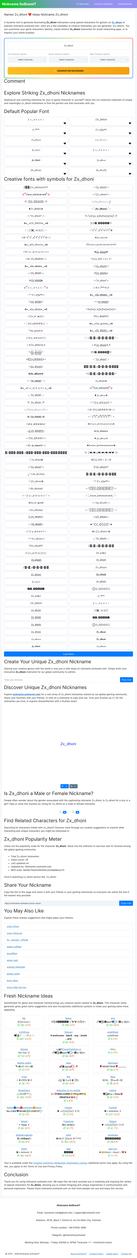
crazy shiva (13, 926)
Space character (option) (59, 54)
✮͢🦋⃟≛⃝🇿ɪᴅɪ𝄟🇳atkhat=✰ (68, 1049)
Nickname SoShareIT (19, 4)
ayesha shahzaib (16, 967)
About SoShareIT (79, 1254)
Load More (68, 654)
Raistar (24, 1049)
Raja (113, 1076)
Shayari (68, 1032)
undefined (112, 1032)
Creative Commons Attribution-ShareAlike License (60, 1163)
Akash (24, 1121)
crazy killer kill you (16, 987)
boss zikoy (12, 980)
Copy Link (126, 903)
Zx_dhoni (117, 22)
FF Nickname (83, 4)
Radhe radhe (24, 1063)
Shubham (113, 1135)
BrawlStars (24, 1090)
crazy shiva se (14, 933)
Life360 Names (125, 4)
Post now (126, 679)
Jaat (68, 1149)
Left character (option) (17, 54)
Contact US (126, 1254)
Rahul (68, 1018)
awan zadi (12, 960)
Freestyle (68, 1121)
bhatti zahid (13, 973)
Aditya (112, 1090)
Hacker (68, 1107)
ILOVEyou (24, 1032)
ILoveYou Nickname (103, 4)
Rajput (112, 1121)
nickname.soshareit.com (27, 694)
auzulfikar (12, 953)
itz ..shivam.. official (17, 940)
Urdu (24, 1076)
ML (24, 1018)
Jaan (68, 1063)
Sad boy (112, 1149)
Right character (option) (100, 54)
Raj (68, 1076)
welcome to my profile (68, 1090)
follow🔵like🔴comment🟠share (24, 1107)
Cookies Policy (96, 1254)
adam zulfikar (14, 946)
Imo (113, 1018)
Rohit (24, 1149)
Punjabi (113, 1107)
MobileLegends (24, 1135)
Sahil (68, 1135)
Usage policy (112, 1254)
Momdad (113, 1063)
